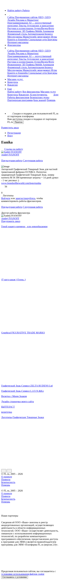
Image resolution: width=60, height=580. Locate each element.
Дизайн (11, 20)
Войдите (5, 198)
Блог (56, 94)
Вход (10, 135)
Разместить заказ (10, 127)
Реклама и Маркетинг (27, 20)
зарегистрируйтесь (25, 198)
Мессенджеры (15, 36)
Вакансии (12, 85)
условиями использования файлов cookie (22, 574)
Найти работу (14, 91)
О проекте (6, 476)
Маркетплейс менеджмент (37, 36)
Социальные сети (38, 39)
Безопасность (8, 482)
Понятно (18, 122)
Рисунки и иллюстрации (20, 28)
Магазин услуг (15, 79)
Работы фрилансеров (18, 97)
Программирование (18, 23)
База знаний (39, 100)
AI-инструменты (39, 94)
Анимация (48, 31)
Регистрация (14, 133)
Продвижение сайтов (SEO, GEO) (33, 17)
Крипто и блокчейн (17, 39)
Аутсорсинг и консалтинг (40, 25)
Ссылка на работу (13, 149)
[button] (10, 14)
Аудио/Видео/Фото (44, 28)
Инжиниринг (14, 31)
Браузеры (52, 39)
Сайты (11, 17)
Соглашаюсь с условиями (14, 577)
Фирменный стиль (17, 34)
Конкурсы (12, 82)
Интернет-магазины (17, 42)
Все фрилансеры (31, 91)
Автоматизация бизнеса (40, 34)
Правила (5, 479)
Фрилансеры (14, 45)
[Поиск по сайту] (9, 108)
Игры (54, 36)
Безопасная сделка (39, 97)
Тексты (23, 25)
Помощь (51, 100)
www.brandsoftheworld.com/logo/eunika (21, 183)
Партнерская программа (20, 100)
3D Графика (28, 31)
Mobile (39, 31)
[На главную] (4, 5)
